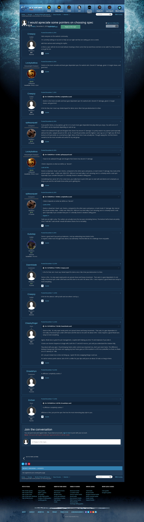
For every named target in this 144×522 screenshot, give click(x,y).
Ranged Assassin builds (92, 494)
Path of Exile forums (27, 498)
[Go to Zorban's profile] (31, 411)
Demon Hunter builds (76, 494)
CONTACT (32, 512)
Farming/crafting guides (76, 504)
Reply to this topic (70, 27)
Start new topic (53, 27)
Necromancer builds (75, 498)
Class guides (41, 491)
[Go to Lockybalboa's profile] (31, 73)
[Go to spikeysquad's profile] (31, 133)
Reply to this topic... (40, 442)
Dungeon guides (106, 492)
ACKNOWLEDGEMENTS (77, 512)
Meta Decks (57, 492)
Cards (55, 502)
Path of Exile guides (27, 491)
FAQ (48, 512)
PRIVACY (54, 512)
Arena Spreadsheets (59, 496)
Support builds (90, 500)
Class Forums (57, 14)
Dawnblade (31, 265)
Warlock (67, 14)
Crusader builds (74, 492)
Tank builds (89, 491)
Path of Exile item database (29, 496)
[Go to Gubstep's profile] (31, 244)
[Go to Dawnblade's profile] (31, 275)
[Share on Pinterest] (29, 464)
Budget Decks (58, 494)
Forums (31, 14)
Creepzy (31, 34)
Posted (48, 32)
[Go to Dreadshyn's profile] (31, 382)
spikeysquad (31, 122)
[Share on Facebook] (26, 464)
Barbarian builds (74, 491)
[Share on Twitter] (23, 464)
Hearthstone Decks (59, 491)
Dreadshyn (31, 371)
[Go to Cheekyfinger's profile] (31, 334)
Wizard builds (74, 502)
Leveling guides (42, 500)
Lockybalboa (31, 63)
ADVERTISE (41, 512)
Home (24, 14)
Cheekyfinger (31, 323)
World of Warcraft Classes (43, 14)
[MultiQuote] (42, 53)
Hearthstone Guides (59, 498)
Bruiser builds (90, 492)
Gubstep (31, 234)
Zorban (31, 400)
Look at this (45, 167)
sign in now (66, 433)
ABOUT (24, 512)
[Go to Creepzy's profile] (24, 22)
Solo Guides (57, 500)
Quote (47, 53)
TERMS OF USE (64, 512)
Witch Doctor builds (75, 500)
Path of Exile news (27, 494)
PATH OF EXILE (26, 486)
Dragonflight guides (43, 496)
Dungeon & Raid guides (44, 498)
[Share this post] (120, 33)
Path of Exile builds (27, 492)
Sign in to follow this (113, 23)
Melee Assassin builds (92, 496)
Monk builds (73, 496)
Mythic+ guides (42, 492)
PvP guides (41, 494)
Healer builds (89, 498)
